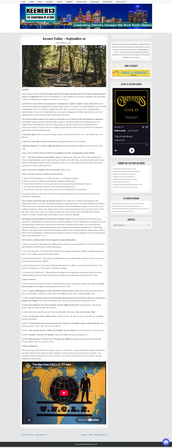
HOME (23, 2)
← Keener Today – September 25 (33, 435)
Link (68, 170)
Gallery (59, 2)
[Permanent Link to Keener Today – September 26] (64, 66)
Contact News (81, 2)
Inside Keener (94, 2)
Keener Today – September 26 (64, 38)
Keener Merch (107, 2)
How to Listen (121, 2)
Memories (69, 2)
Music (40, 2)
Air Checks (49, 2)
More (43, 236)
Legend (31, 2)
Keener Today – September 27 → (94, 435)
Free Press (62, 99)
